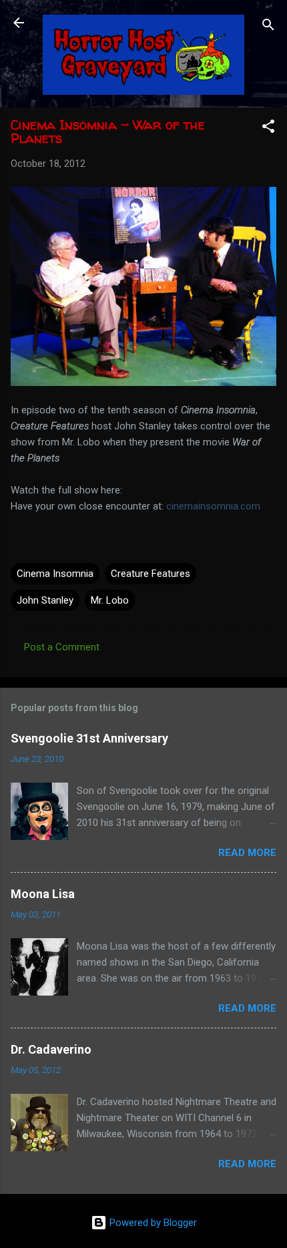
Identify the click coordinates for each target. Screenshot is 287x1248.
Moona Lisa (43, 894)
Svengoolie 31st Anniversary (89, 738)
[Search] (268, 27)
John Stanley (45, 600)
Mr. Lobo (110, 600)
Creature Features (150, 574)
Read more (247, 853)
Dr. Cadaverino (51, 1049)
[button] (268, 128)
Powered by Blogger (152, 1223)
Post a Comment (61, 647)
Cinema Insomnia (55, 574)
